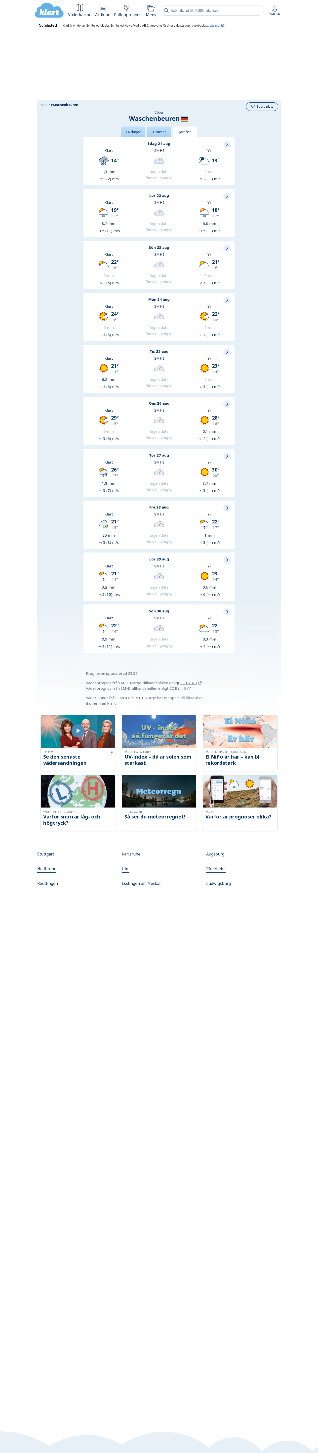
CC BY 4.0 (188, 682)
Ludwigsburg (218, 883)
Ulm (125, 868)
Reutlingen (47, 883)
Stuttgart (45, 854)
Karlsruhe (131, 854)
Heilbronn (46, 868)
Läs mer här (217, 25)
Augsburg (215, 854)
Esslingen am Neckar (141, 883)
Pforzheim (216, 868)
